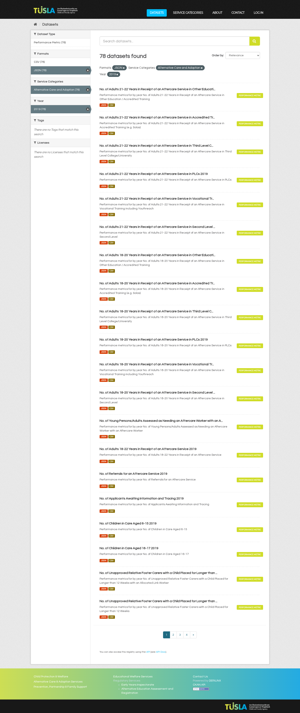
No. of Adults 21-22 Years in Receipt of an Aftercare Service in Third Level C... (156, 145)
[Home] (35, 24)
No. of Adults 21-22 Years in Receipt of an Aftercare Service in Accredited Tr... (157, 117)
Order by (217, 55)
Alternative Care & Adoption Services (58, 681)
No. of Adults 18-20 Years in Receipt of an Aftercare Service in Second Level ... (157, 392)
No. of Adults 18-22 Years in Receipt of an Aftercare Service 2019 (148, 449)
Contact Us (200, 676)
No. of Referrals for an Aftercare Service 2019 (133, 473)
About (217, 13)
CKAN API (199, 684)
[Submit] (254, 41)
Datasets (157, 13)
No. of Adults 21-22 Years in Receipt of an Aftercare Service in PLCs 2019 (154, 173)
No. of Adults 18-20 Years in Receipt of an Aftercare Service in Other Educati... (157, 255)
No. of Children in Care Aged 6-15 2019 (128, 523)
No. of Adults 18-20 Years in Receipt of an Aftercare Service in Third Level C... (156, 311)
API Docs (161, 652)
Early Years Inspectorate (137, 684)
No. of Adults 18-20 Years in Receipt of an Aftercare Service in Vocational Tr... (157, 364)
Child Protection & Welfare (51, 676)
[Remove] (124, 68)
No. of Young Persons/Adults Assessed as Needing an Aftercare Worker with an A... (161, 420)
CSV (112, 105)
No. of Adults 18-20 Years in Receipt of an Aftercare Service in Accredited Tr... (157, 283)
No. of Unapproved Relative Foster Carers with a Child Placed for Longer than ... (158, 573)
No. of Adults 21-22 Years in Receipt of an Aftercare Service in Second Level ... (157, 226)
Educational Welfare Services (132, 676)
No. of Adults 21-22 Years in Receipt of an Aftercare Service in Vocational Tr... (157, 198)
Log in (258, 13)
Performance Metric (250, 95)
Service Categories (188, 13)
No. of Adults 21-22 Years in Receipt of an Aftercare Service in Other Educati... (157, 89)
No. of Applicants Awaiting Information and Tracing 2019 (142, 498)
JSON (103, 105)
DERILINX (215, 680)
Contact (237, 13)
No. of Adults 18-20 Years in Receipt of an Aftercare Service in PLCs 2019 (154, 339)
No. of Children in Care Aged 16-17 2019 (129, 548)
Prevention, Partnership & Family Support (60, 686)
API (148, 652)
